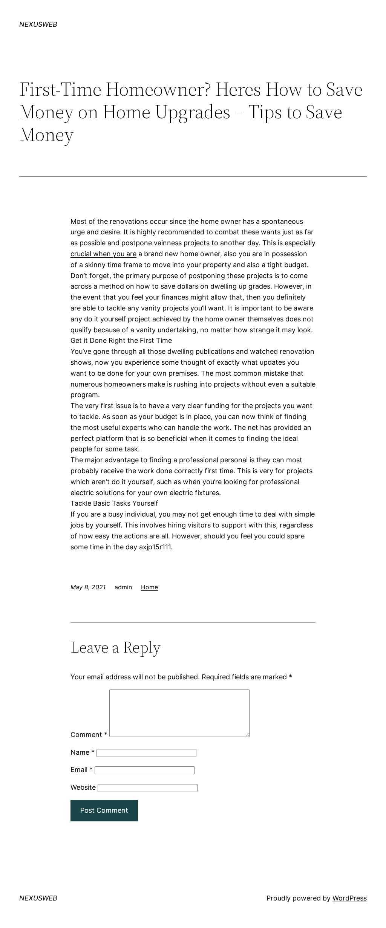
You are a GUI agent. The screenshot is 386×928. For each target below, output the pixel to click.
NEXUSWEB (38, 24)
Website (83, 787)
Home (149, 587)
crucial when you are (103, 254)
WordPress (349, 898)
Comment (88, 734)
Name (82, 752)
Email (81, 770)
